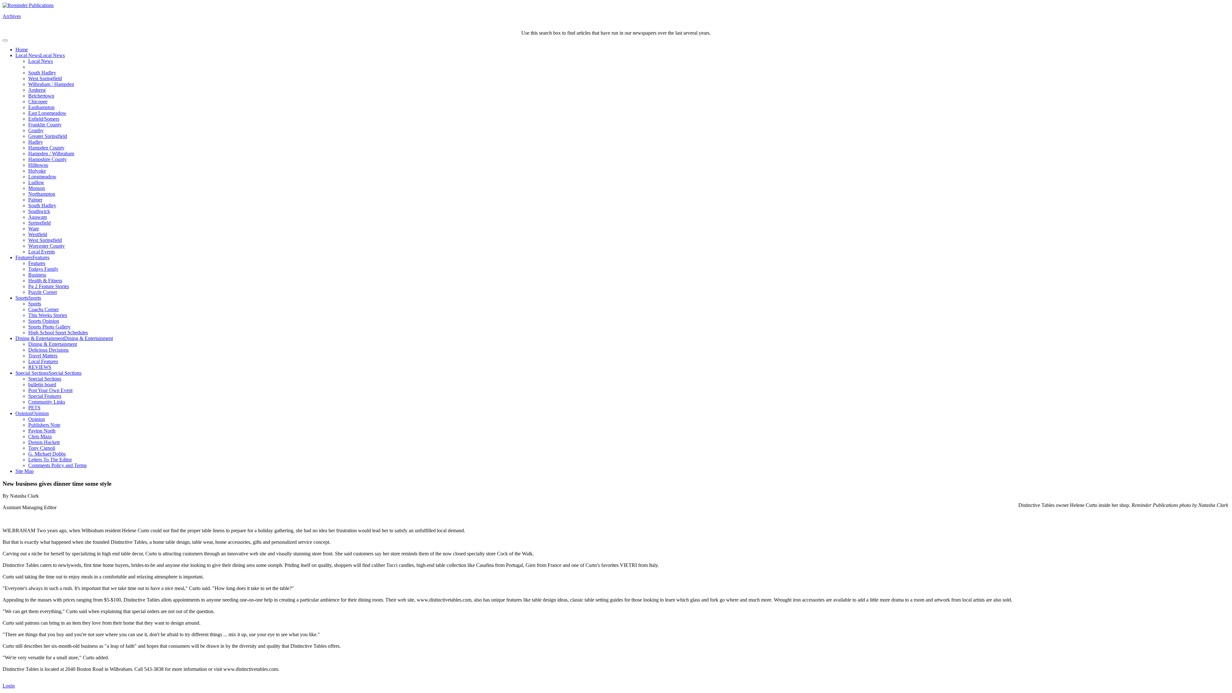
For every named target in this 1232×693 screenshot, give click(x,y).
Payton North (42, 430)
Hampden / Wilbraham (51, 153)
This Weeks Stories (47, 315)
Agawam (37, 217)
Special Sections (31, 373)
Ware (33, 228)
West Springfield (45, 78)
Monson (36, 188)
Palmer (35, 199)
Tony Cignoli (41, 448)
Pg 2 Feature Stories (48, 286)
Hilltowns (38, 165)
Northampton (41, 194)
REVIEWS (39, 367)
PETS (34, 407)
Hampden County (46, 147)
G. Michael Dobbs (47, 454)
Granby (36, 130)
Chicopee (37, 101)
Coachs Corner (43, 309)
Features (23, 257)
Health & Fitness (45, 280)
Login (9, 686)
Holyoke (37, 171)
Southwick (39, 211)
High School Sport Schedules (58, 332)
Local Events (41, 251)
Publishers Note (44, 425)
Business (37, 275)
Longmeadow (42, 176)
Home (21, 49)
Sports (21, 298)
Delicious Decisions (48, 350)
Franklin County (45, 124)
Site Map (24, 471)
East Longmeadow (47, 113)
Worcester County (46, 246)
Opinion (23, 413)
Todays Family (43, 269)
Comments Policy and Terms (57, 465)
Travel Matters (42, 355)
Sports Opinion (43, 321)
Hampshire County (47, 159)
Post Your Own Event (50, 390)
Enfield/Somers (43, 119)
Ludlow (36, 182)
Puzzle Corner (42, 292)
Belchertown (41, 95)
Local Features (43, 361)
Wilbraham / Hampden (51, 84)
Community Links (46, 402)
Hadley (35, 142)
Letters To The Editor (50, 459)
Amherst (37, 90)
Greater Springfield (47, 136)
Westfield (37, 234)
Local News (27, 55)
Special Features (44, 396)
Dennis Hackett (44, 442)
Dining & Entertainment (39, 338)
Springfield (39, 223)
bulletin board (42, 384)
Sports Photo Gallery (49, 326)
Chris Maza (40, 436)
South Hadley (42, 72)
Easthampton (41, 107)
